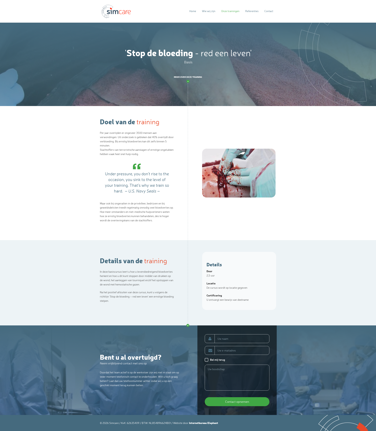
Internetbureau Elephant (203, 423)
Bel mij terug (217, 359)
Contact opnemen (237, 402)
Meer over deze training (188, 77)
